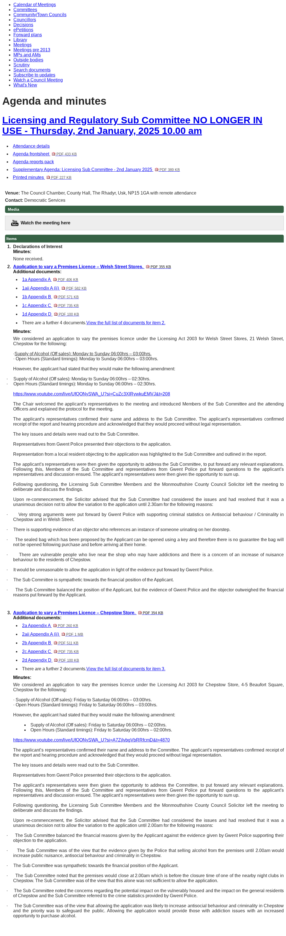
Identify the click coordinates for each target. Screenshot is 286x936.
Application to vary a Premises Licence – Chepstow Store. (88, 612)
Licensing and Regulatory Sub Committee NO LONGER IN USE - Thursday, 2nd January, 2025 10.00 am (132, 125)
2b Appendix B (50, 642)
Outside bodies (28, 59)
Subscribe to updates (34, 75)
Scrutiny (21, 65)
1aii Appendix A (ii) (54, 288)
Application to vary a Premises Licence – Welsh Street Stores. (92, 266)
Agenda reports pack (33, 161)
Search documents (32, 70)
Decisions (23, 24)
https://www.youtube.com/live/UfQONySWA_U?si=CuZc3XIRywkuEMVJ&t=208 (91, 394)
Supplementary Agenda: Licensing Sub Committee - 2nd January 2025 (96, 169)
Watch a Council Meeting (38, 80)
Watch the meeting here (45, 222)
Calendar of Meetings (34, 4)
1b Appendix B (50, 296)
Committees (25, 9)
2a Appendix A (50, 625)
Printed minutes (42, 177)
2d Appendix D (50, 660)
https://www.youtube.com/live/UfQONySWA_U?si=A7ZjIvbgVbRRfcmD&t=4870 (91, 740)
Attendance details (31, 146)
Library (20, 39)
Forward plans (27, 34)
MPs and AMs (27, 54)
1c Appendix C (50, 305)
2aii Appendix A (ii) (52, 634)
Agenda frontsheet (45, 154)
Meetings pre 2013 (31, 49)
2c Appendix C (50, 651)
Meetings (22, 44)
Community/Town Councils (39, 14)
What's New (25, 85)
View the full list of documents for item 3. (125, 668)
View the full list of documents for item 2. (125, 322)
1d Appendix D (50, 314)
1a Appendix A (50, 279)
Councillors (24, 19)
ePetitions (23, 29)
